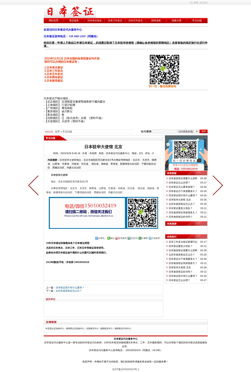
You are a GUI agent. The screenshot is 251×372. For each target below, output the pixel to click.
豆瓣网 (145, 238)
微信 (112, 238)
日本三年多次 (115, 20)
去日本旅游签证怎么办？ (69, 290)
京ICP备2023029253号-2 (125, 369)
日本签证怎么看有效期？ (182, 186)
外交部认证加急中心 (55, 328)
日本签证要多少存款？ (181, 208)
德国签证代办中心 (123, 328)
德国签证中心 (106, 328)
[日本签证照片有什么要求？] (217, 186)
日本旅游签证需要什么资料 (183, 178)
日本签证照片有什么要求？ (70, 287)
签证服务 (74, 20)
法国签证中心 (92, 328)
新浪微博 (122, 238)
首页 (57, 131)
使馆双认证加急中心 (75, 328)
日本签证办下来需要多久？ (183, 191)
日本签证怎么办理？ (179, 182)
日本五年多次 (135, 20)
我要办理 (176, 20)
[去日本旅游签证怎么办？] (34, 186)
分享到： (102, 238)
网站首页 (53, 20)
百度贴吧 (156, 238)
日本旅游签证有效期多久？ (183, 212)
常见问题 (197, 20)
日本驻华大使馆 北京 (180, 199)
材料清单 (156, 20)
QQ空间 (134, 238)
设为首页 (203, 2)
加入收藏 (194, 2)
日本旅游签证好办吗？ (181, 216)
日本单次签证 (94, 20)
